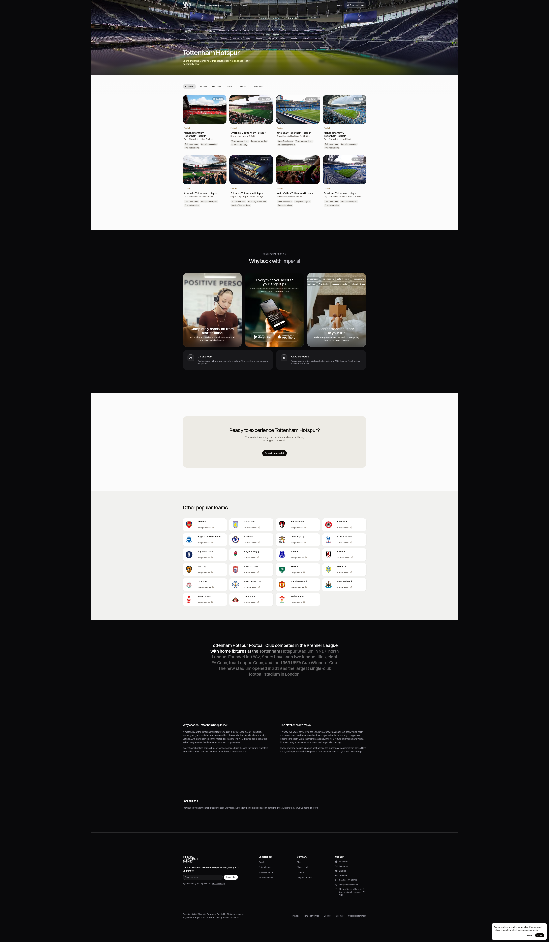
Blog (299, 862)
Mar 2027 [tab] (244, 86)
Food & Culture (266, 872)
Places (244, 5)
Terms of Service (311, 916)
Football (187, 128)
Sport (261, 862)
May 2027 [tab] (258, 86)
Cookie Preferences (357, 916)
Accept (540, 935)
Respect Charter (304, 877)
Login (339, 5)
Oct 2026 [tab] (203, 86)
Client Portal (302, 867)
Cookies (328, 916)
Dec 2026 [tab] (216, 86)
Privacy (296, 916)
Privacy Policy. (218, 883)
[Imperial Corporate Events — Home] (189, 5)
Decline (529, 935)
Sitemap (340, 916)
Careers (300, 872)
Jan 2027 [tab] (230, 86)
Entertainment (265, 867)
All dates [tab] (189, 86)
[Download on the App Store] (286, 337)
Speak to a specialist (274, 453)
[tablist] (224, 86)
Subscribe (231, 877)
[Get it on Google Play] (262, 337)
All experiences (266, 877)
